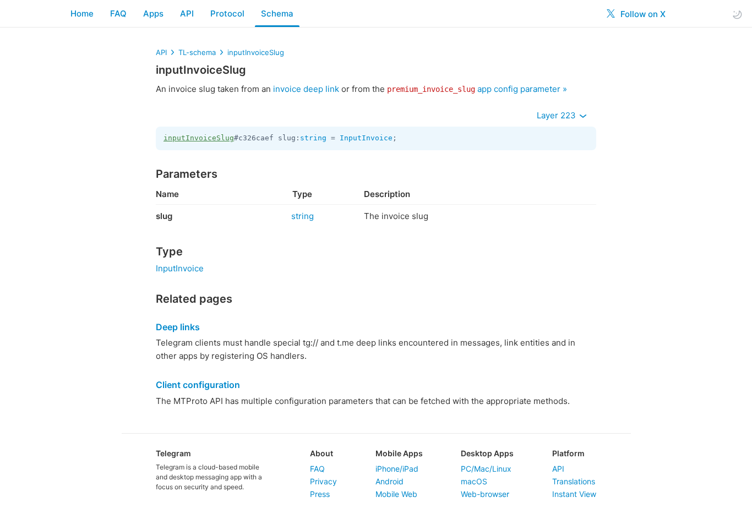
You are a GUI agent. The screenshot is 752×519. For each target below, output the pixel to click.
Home (82, 13)
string (313, 138)
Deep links (178, 326)
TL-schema (197, 52)
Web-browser (485, 494)
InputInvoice (366, 138)
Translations (573, 481)
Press (320, 494)
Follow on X (642, 14)
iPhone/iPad (396, 468)
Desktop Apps (487, 453)
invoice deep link (306, 89)
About (321, 453)
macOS (474, 481)
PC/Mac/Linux (486, 468)
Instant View (574, 494)
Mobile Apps (399, 453)
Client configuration (198, 384)
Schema (277, 13)
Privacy (323, 481)
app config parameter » (477, 89)
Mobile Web (396, 494)
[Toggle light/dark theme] (737, 14)
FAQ (118, 13)
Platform (568, 453)
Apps (153, 13)
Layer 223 (557, 115)
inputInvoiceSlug (255, 52)
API (187, 13)
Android (389, 481)
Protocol (227, 13)
